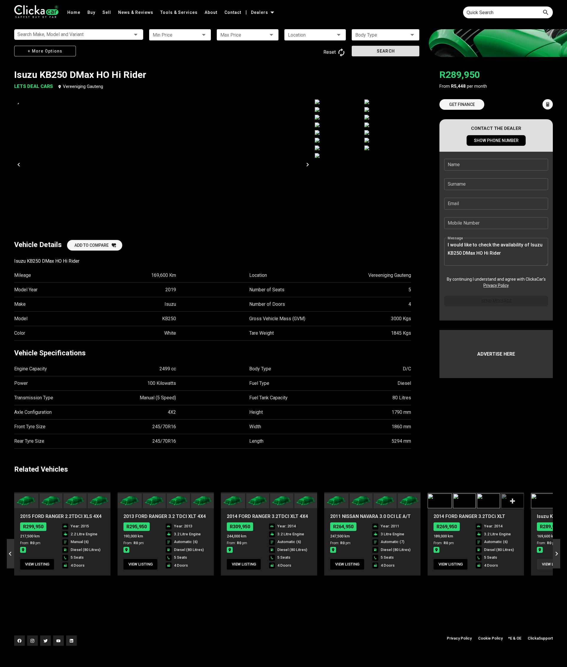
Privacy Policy (496, 285)
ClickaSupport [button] (540, 638)
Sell (107, 12)
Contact (233, 12)
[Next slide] (556, 553)
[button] (180, 34)
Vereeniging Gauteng (83, 86)
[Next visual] (307, 164)
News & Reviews (136, 12)
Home (74, 12)
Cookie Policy (490, 638)
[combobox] (508, 12)
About (212, 12)
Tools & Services (179, 12)
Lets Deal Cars (34, 86)
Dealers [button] (260, 12)
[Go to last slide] (10, 553)
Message (455, 238)
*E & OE (514, 638)
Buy (92, 12)
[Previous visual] (18, 164)
